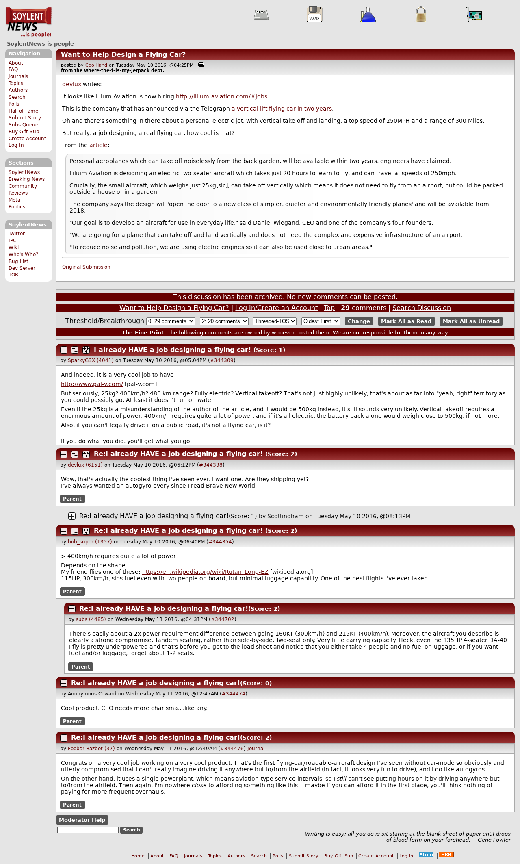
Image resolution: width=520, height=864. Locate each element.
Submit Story (25, 118)
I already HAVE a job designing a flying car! (172, 350)
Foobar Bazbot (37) (91, 748)
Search (17, 97)
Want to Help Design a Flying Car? (123, 55)
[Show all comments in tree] (86, 350)
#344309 (222, 360)
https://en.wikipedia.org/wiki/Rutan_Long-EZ (205, 572)
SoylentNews (28, 22)
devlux (71, 84)
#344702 (222, 619)
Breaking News (27, 179)
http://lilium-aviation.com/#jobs (221, 96)
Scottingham (285, 516)
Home (138, 856)
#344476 (232, 748)
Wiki (14, 247)
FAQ (13, 69)
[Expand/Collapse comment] (63, 350)
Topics (16, 83)
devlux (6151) (85, 465)
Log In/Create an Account (276, 308)
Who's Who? (23, 254)
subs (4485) (91, 619)
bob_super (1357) (90, 542)
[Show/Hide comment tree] (74, 350)
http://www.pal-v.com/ (92, 384)
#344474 (233, 694)
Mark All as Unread (471, 321)
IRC (12, 240)
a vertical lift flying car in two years (282, 108)
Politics (17, 207)
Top (329, 308)
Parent (72, 499)
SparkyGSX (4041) (91, 360)
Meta (14, 200)
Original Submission (86, 267)
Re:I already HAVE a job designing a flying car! (178, 454)
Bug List (18, 261)
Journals (18, 76)
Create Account (27, 138)
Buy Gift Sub (24, 132)
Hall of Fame (23, 111)
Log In (16, 145)
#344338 (211, 465)
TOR (13, 275)
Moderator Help (82, 820)
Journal (255, 748)
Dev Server (22, 268)
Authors (18, 90)
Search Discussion (421, 308)
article (98, 145)
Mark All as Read (406, 321)
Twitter (17, 234)
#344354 (220, 542)
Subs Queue (23, 125)
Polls (14, 104)
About (16, 63)
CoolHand (96, 65)
